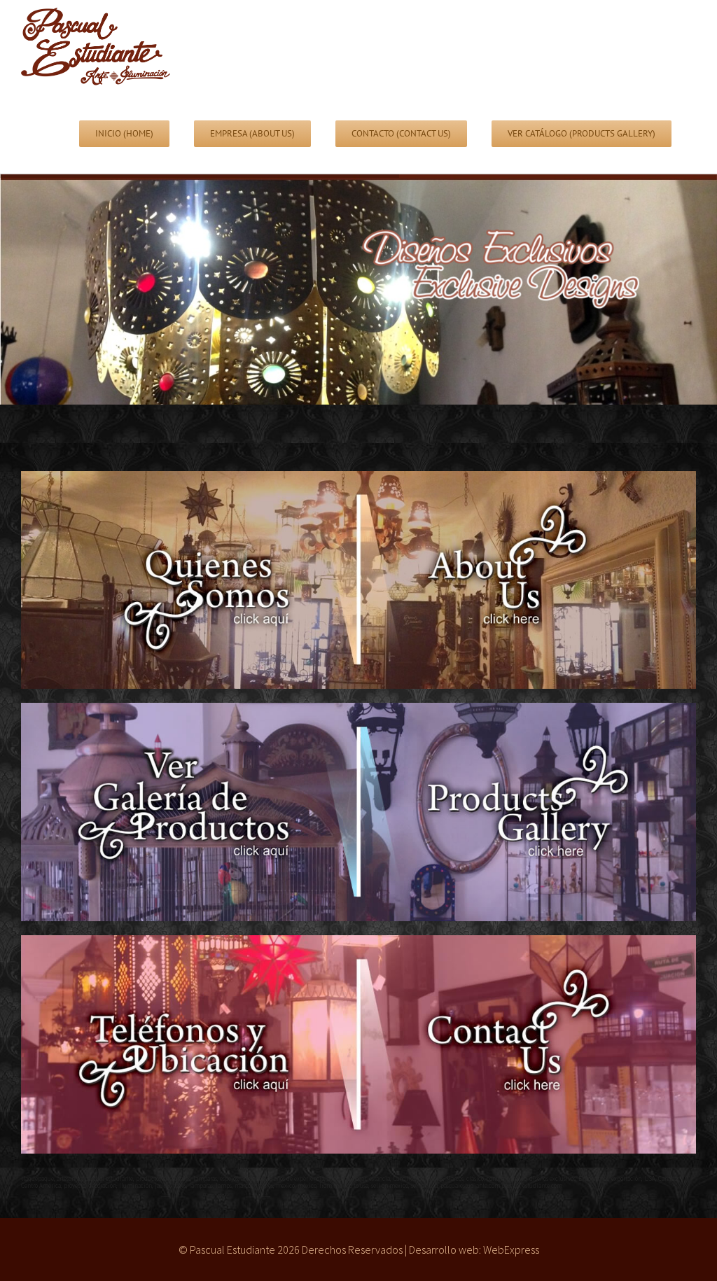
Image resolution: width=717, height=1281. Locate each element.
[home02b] (358, 712)
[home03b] (358, 944)
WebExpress (511, 1249)
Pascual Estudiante (232, 1249)
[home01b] (358, 480)
